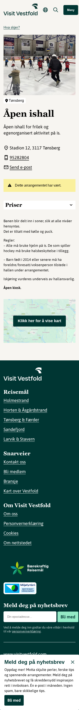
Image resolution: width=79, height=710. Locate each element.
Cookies (11, 533)
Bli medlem (15, 471)
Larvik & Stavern (19, 438)
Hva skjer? (12, 27)
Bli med (68, 616)
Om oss (11, 513)
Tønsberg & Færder (21, 419)
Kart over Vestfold (21, 490)
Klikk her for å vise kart (39, 321)
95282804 (19, 157)
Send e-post (21, 167)
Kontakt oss (15, 461)
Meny (70, 10)
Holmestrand (16, 400)
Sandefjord (14, 429)
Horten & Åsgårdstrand (25, 409)
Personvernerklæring (23, 523)
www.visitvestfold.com (25, 654)
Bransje (11, 481)
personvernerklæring (26, 631)
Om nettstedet (18, 542)
